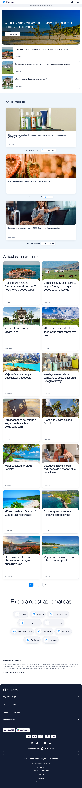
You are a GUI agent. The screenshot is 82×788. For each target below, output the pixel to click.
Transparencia (41, 782)
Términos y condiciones (41, 771)
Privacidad (41, 774)
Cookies (41, 778)
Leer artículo (12, 34)
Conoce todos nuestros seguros (13, 672)
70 (46, 585)
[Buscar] (72, 2)
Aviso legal (41, 767)
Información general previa (41, 763)
